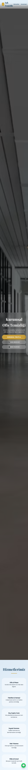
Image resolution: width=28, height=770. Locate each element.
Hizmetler (16, 4)
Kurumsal (24, 4)
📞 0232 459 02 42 (14, 342)
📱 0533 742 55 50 (14, 347)
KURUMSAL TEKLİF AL (14, 337)
